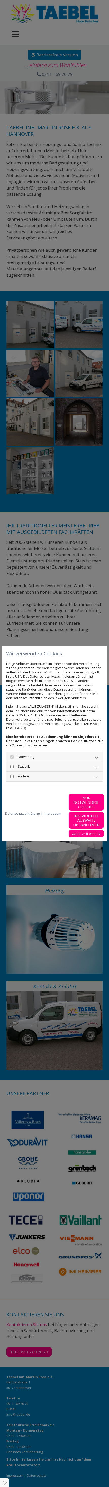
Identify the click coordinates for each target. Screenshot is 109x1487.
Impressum (52, 813)
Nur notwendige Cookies (86, 802)
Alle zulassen (86, 833)
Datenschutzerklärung (22, 813)
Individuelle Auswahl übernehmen (86, 820)
